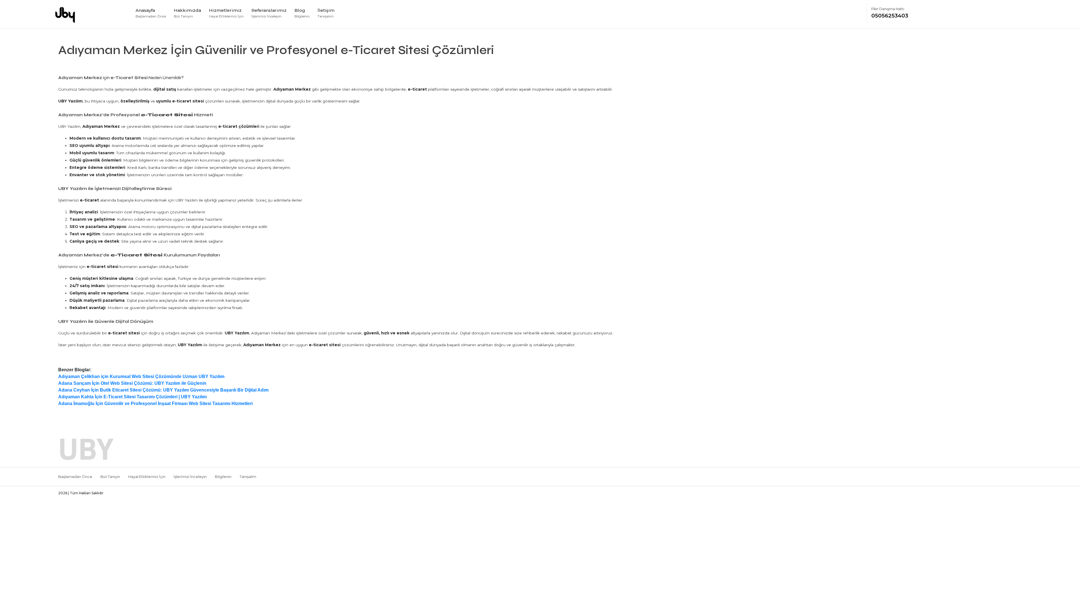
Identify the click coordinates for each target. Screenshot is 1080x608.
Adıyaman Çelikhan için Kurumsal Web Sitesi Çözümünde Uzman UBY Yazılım (141, 376)
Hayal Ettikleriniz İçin (146, 476)
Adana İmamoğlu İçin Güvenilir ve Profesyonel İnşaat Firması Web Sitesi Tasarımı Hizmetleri (155, 403)
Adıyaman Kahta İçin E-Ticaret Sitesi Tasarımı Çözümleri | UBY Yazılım (132, 396)
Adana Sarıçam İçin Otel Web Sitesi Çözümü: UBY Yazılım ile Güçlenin (132, 383)
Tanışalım (248, 476)
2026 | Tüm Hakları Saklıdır (81, 493)
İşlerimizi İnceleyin (190, 476)
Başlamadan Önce (75, 476)
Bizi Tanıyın (110, 476)
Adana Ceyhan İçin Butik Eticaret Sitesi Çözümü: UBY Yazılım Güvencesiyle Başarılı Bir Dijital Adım (163, 390)
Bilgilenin (223, 476)
